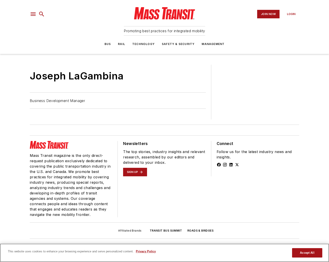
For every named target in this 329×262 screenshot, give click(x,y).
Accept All (307, 252)
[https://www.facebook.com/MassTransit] (219, 164)
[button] (33, 14)
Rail (121, 44)
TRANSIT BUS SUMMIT (166, 230)
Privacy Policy (146, 251)
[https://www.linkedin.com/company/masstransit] (231, 164)
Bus (108, 44)
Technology (143, 44)
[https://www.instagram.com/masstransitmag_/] (225, 164)
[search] (41, 14)
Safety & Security (178, 44)
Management (213, 44)
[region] (164, 253)
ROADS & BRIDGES (200, 230)
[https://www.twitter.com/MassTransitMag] (237, 164)
